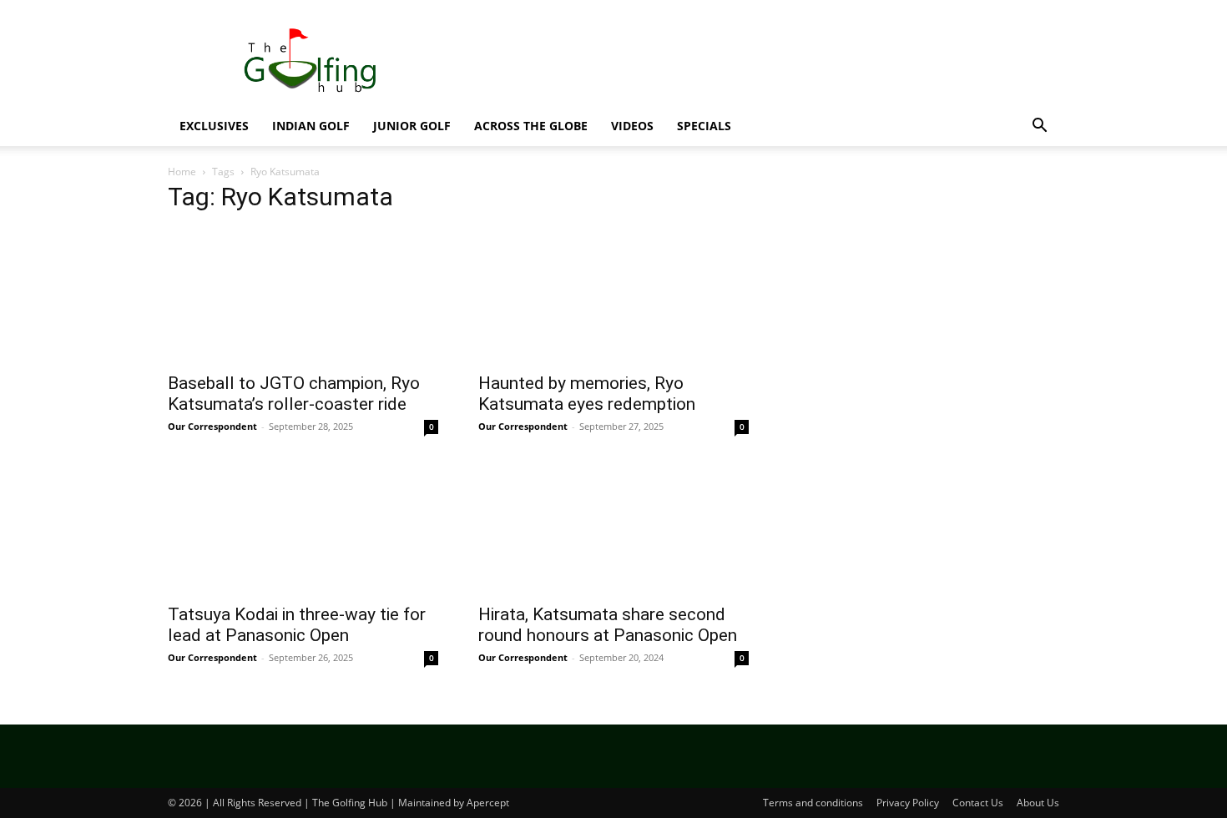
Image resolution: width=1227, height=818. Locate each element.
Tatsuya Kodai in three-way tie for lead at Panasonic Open (297, 624)
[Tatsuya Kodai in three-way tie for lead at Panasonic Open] (303, 526)
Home (182, 171)
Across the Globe (531, 126)
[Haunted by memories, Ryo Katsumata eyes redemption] (613, 295)
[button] (1039, 127)
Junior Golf (412, 126)
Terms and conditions (813, 802)
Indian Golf (311, 126)
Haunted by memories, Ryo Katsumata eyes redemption (586, 393)
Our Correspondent (212, 426)
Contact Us (977, 802)
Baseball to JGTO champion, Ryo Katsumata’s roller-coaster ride (294, 393)
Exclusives (214, 126)
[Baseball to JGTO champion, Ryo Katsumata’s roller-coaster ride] (303, 295)
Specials (704, 126)
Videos (632, 126)
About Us (1038, 802)
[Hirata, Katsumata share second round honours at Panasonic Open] (613, 526)
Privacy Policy (907, 802)
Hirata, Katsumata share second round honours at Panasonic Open (607, 624)
